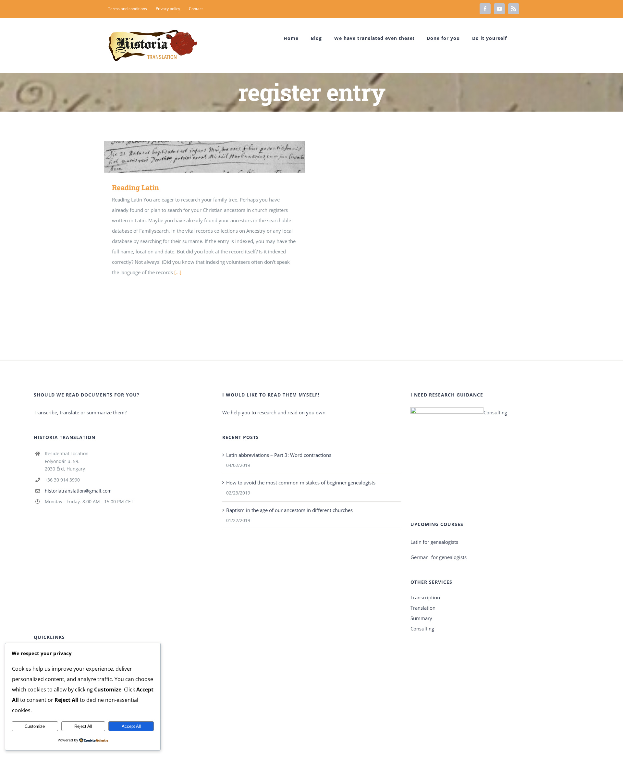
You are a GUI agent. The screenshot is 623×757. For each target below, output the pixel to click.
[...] (177, 272)
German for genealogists (438, 557)
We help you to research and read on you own (273, 412)
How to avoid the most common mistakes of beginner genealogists (300, 482)
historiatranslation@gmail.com (78, 491)
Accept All (131, 726)
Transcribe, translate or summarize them (79, 412)
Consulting (495, 412)
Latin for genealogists (434, 542)
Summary (421, 618)
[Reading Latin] (204, 157)
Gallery (214, 156)
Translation (422, 607)
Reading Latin (195, 156)
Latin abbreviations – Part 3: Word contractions (278, 455)
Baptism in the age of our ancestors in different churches (289, 510)
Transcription (425, 597)
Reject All (83, 726)
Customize (35, 726)
